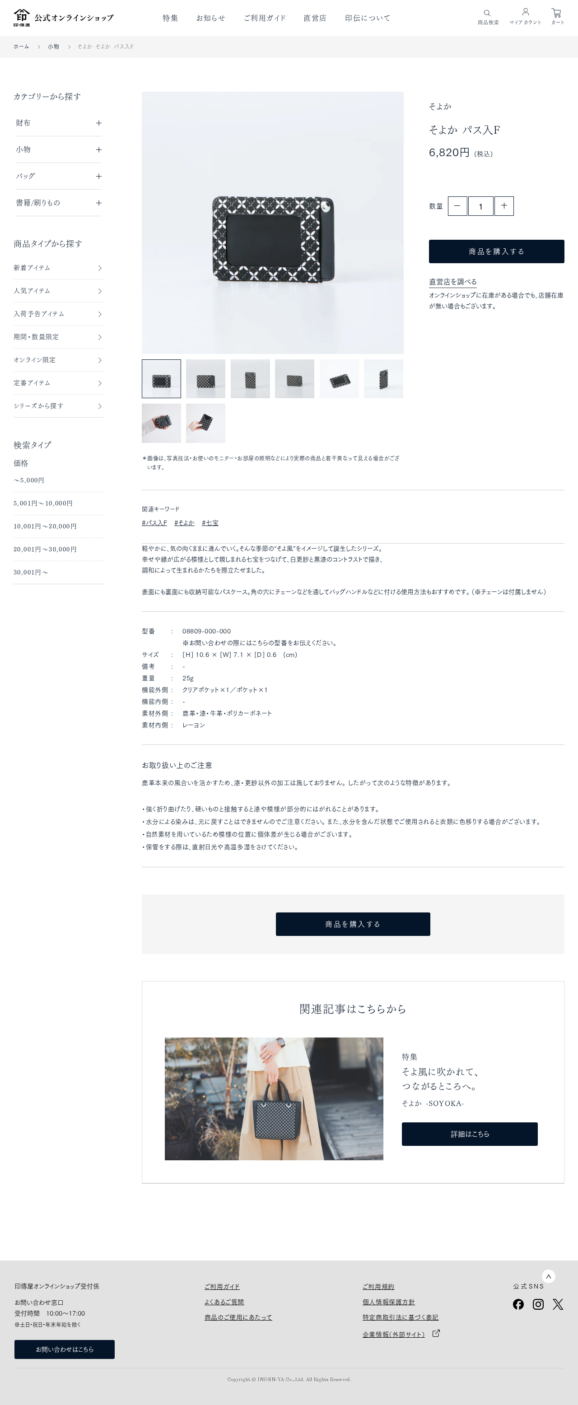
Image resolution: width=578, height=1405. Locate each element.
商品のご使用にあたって (238, 1317)
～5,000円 (29, 480)
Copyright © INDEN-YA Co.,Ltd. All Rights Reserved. (289, 1379)
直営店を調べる (453, 281)
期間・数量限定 (37, 337)
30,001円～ (31, 572)
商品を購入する (497, 251)
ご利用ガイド (265, 18)
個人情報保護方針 (389, 1302)
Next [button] (377, 222)
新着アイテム (32, 268)
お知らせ (211, 18)
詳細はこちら (470, 1134)
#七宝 (210, 523)
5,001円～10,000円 (44, 503)
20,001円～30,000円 (45, 549)
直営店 (315, 18)
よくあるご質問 (224, 1302)
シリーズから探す (39, 406)
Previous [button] (168, 222)
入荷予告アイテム (39, 314)
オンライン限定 (35, 360)
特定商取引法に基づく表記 (401, 1317)
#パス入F (154, 523)
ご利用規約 (379, 1287)
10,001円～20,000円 (45, 526)
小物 (54, 46)
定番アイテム (32, 383)
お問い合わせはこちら (64, 1349)
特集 (170, 18)
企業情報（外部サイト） (394, 1334)
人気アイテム (32, 291)
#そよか (184, 523)
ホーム (22, 46)
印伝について (368, 18)
